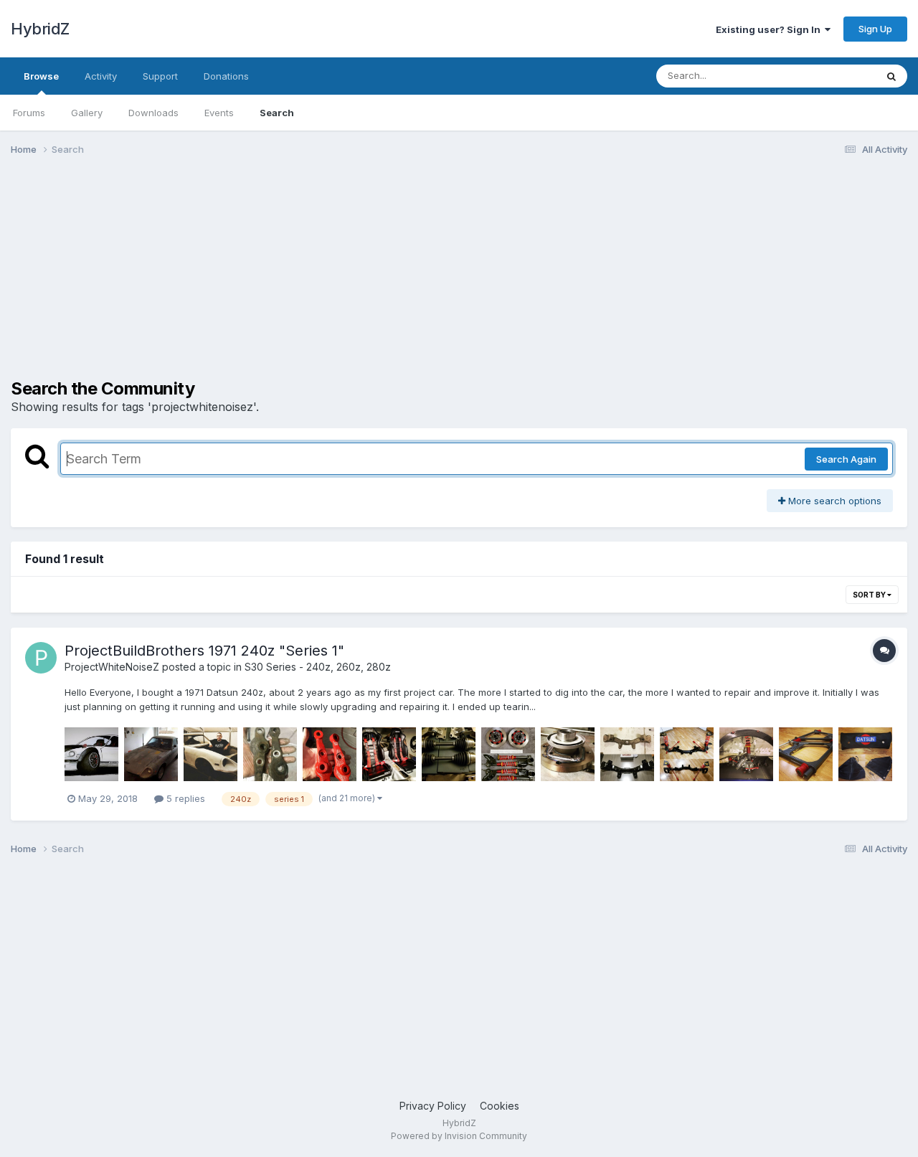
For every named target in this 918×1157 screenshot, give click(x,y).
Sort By (870, 594)
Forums (29, 112)
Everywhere (831, 75)
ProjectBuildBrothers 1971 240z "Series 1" (204, 650)
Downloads (153, 112)
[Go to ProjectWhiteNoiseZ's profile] (41, 658)
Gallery (87, 112)
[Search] (891, 76)
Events (219, 112)
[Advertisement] (272, 278)
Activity (101, 76)
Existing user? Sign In (770, 29)
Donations (226, 76)
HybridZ (40, 28)
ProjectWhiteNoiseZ (112, 667)
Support (160, 76)
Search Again (846, 459)
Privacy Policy (432, 1106)
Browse (41, 76)
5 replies (184, 798)
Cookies (499, 1106)
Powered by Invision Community (459, 1135)
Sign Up (875, 28)
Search (277, 112)
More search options (833, 500)
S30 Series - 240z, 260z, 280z (318, 667)
